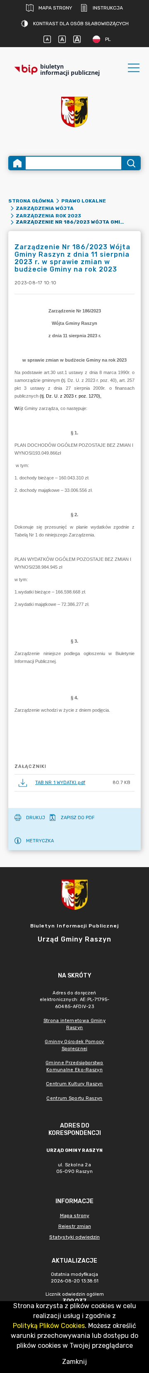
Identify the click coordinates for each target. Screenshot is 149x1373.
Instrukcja (108, 8)
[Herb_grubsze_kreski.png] (74, 112)
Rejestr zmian (74, 1226)
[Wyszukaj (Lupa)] (130, 163)
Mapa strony (55, 8)
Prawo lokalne (83, 201)
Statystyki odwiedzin (74, 1237)
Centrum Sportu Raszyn (74, 1098)
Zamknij (74, 1362)
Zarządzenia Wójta (45, 208)
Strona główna (31, 201)
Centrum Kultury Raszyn (74, 1084)
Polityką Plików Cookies (49, 1326)
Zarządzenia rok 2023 (48, 216)
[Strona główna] (17, 163)
